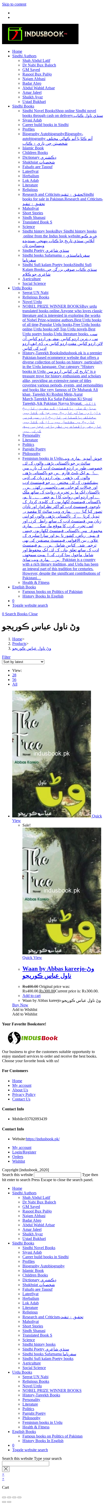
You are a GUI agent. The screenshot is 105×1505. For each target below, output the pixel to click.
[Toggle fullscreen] (9, 1497)
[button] (24, 1009)
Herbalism (30, 1298)
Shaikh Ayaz (32, 1234)
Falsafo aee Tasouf (37, 1289)
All (14, 684)
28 (14, 675)
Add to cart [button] (31, 995)
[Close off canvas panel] (6, 1469)
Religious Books (35, 1381)
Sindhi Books (23, 1243)
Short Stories (32, 1326)
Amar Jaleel (32, 1229)
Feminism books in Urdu (42, 1422)
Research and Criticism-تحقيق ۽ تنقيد (52, 1317)
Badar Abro (31, 1220)
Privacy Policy (24, 1094)
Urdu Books (22, 1372)
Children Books (35, 1275)
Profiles (28, 1261)
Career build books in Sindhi (45, 1257)
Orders (17, 1156)
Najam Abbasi (33, 1216)
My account (21, 1085)
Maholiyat (30, 1321)
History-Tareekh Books (41, 1395)
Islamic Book (33, 1270)
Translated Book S (37, 1335)
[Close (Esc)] (19, 1497)
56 (14, 679)
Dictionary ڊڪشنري (39, 1280)
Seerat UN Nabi (35, 1377)
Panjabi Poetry (34, 1413)
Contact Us (21, 1099)
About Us (20, 1090)
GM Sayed (31, 1206)
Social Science (34, 1368)
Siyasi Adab (32, 1252)
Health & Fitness (35, 1427)
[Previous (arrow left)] (4, 1502)
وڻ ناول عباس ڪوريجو (31, 648)
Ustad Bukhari (34, 1238)
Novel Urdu (32, 1386)
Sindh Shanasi (33, 1330)
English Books (24, 1431)
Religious (30, 1312)
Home (17, 1081)
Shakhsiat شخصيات (38, 1285)
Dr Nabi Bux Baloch (39, 1202)
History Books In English (42, 1441)
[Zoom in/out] (4, 1497)
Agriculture (31, 1363)
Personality (31, 1399)
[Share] (14, 1497)
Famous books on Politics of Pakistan (52, 1436)
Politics (28, 1409)
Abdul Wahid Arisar (38, 1225)
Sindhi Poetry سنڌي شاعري (45, 1349)
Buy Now (20, 1005)
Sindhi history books (39, 1344)
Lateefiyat (30, 1294)
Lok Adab (30, 1303)
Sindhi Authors (24, 1193)
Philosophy (31, 1418)
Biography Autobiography (43, 1266)
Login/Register (24, 1152)
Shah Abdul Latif (36, 1197)
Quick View (32, 957)
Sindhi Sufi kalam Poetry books (47, 1358)
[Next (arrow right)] (9, 1502)
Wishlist (18, 1161)
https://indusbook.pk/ (43, 1139)
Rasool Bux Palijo (37, 1211)
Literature (30, 1307)
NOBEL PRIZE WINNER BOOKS (52, 1390)
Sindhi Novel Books (38, 1248)
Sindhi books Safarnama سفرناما (49, 1354)
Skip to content (14, 4)
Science (28, 1340)
